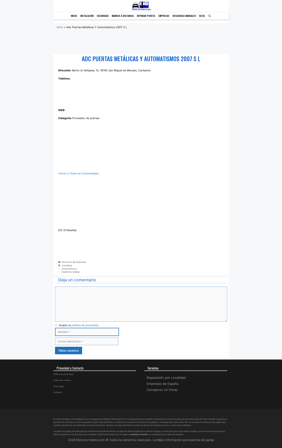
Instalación (87, 16)
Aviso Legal (58, 386)
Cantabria (67, 265)
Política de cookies (62, 380)
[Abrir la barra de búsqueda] (209, 15)
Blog (202, 16)
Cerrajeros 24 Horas (162, 390)
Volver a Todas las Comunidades (78, 173)
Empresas (163, 16)
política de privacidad (84, 325)
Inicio (74, 16)
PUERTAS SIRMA (70, 272)
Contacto (57, 392)
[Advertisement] (141, 42)
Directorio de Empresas (74, 262)
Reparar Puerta (146, 16)
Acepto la (77, 325)
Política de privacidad (63, 374)
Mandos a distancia (123, 16)
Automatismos (69, 268)
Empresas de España (163, 384)
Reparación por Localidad (166, 378)
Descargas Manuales (184, 16)
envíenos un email (138, 434)
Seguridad (103, 16)
